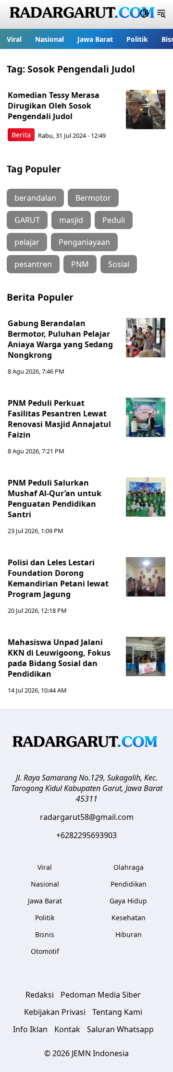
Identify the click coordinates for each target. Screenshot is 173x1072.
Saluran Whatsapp (120, 1029)
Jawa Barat (95, 39)
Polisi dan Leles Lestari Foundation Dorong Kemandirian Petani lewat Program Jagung (58, 578)
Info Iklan (30, 1029)
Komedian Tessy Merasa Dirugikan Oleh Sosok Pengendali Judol (53, 106)
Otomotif (45, 951)
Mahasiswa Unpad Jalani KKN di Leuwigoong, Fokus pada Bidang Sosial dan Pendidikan (59, 658)
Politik (137, 39)
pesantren (33, 264)
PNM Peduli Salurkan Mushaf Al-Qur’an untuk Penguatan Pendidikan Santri (54, 498)
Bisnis (44, 934)
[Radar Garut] (84, 14)
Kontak (67, 1029)
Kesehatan (128, 917)
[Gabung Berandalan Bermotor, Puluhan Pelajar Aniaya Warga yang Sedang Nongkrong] (145, 337)
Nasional (49, 39)
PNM (80, 264)
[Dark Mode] (144, 14)
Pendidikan (129, 884)
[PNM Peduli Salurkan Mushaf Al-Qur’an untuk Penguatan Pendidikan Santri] (145, 497)
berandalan (35, 198)
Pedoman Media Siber (101, 994)
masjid (71, 220)
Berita (21, 134)
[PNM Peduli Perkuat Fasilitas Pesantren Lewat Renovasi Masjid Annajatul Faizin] (145, 417)
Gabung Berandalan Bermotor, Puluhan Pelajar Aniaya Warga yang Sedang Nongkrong (60, 339)
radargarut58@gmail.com (87, 817)
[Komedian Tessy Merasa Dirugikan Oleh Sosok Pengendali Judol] (145, 109)
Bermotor (93, 198)
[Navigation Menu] (161, 14)
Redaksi (39, 994)
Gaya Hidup (128, 900)
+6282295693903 (86, 835)
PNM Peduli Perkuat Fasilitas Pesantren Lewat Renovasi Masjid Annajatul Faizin (59, 419)
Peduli (113, 220)
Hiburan (128, 934)
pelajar (26, 242)
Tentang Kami (117, 1012)
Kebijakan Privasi (55, 1012)
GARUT (27, 220)
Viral (14, 39)
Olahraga (128, 867)
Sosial (118, 264)
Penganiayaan (84, 242)
